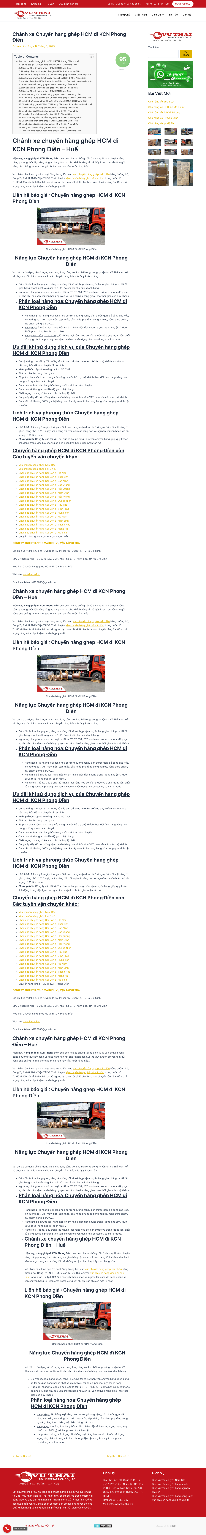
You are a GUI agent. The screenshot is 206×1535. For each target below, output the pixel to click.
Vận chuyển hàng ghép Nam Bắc (37, 464)
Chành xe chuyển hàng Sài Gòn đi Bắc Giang (44, 484)
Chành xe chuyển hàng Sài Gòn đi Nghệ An (43, 528)
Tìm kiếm (153, 47)
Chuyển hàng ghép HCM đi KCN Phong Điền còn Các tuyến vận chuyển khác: (57, 81)
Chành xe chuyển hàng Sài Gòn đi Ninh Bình (44, 520)
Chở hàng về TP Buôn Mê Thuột (166, 107)
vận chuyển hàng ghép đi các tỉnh (85, 178)
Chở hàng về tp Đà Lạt (161, 101)
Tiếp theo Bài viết (118, 1456)
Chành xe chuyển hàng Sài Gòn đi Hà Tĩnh (43, 532)
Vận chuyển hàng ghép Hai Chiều (37, 468)
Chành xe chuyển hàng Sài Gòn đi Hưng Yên (44, 512)
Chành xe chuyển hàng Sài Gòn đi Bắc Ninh (43, 480)
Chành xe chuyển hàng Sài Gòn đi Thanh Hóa (44, 524)
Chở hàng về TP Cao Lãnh (163, 117)
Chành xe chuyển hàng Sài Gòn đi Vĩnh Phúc (44, 508)
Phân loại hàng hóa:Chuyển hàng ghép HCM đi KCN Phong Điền (50, 71)
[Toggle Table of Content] (90, 57)
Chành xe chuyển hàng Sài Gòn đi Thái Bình (43, 476)
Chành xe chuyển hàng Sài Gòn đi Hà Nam (43, 516)
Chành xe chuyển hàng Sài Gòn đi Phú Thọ (43, 504)
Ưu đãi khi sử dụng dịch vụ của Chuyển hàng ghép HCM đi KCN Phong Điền (56, 74)
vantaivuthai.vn (31, 574)
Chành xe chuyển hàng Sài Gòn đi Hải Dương (44, 488)
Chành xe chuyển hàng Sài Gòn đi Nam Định (44, 492)
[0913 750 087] (7, 1528)
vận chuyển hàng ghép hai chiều (91, 174)
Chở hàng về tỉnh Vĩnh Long (164, 112)
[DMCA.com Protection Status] (103, 1525)
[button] (182, 4)
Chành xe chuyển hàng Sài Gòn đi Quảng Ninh (45, 500)
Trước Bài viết (22, 1456)
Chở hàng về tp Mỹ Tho (161, 123)
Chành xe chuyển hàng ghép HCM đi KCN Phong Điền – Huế (47, 61)
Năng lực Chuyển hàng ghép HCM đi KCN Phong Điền (46, 68)
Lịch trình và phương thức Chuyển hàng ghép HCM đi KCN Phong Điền (53, 78)
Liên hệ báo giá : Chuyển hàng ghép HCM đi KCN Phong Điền (49, 64)
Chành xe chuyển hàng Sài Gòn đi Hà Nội (42, 472)
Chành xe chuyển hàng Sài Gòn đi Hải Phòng (44, 496)
